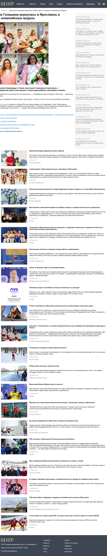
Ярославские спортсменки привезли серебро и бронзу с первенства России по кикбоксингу (64, 207)
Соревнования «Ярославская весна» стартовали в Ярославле (53, 169)
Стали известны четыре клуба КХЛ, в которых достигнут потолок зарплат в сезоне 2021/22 (64, 516)
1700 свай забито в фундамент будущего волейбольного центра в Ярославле (59, 497)
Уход (51, 4)
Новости (20, 4)
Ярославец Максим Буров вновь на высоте (46, 384)
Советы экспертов (74, 4)
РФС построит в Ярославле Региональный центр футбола (51, 439)
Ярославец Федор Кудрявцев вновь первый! (46, 151)
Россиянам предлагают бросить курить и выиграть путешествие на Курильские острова (90, 77)
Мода (42, 4)
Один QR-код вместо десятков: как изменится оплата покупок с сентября (89, 98)
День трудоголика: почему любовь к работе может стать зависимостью (89, 66)
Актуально (68, 551)
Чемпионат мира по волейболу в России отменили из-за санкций (54, 287)
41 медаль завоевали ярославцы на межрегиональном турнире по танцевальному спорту (64, 479)
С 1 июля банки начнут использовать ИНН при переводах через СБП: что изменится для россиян (89, 109)
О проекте (47, 540)
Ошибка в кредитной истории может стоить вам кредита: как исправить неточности (89, 44)
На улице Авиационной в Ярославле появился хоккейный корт (53, 421)
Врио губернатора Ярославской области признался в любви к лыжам (56, 461)
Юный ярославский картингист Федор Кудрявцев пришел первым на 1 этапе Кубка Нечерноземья (67, 189)
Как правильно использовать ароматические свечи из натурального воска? (89, 143)
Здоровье (90, 4)
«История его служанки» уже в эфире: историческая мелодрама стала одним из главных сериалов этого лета (90, 32)
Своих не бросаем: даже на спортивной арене (46, 267)
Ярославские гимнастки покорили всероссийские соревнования (54, 249)
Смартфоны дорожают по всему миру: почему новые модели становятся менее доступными (89, 21)
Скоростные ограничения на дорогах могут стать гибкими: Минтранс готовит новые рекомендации (90, 121)
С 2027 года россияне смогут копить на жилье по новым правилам (90, 132)
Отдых (60, 4)
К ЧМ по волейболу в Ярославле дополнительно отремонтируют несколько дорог (61, 306)
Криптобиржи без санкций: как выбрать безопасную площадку (90, 56)
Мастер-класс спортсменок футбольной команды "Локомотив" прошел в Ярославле (62, 402)
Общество (68, 549)
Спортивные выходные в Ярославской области (47, 348)
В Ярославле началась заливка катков (44, 366)
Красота (32, 4)
